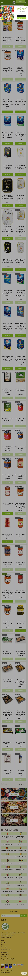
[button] (26, 7)
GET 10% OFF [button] (21, 18)
